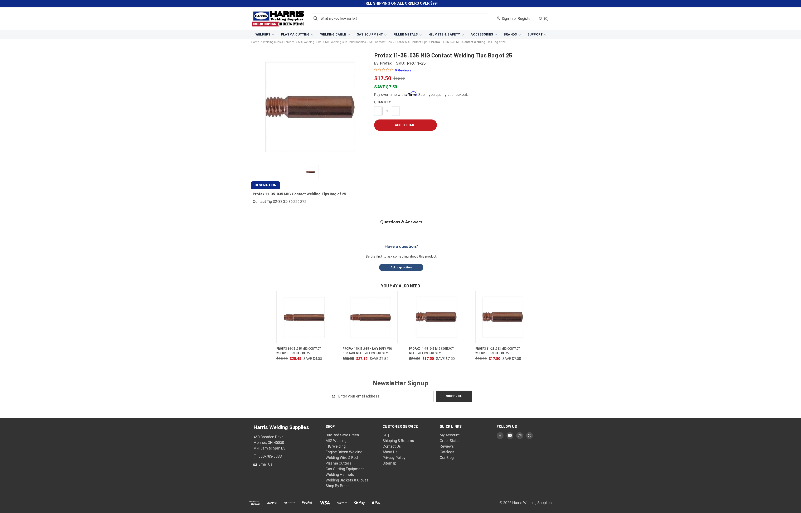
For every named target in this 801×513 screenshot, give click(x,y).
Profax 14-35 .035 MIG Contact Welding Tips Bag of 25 (298, 351)
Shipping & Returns (398, 440)
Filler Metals (405, 34)
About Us (390, 452)
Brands (510, 34)
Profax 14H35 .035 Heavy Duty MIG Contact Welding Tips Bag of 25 (367, 351)
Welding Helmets (340, 474)
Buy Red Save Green (342, 435)
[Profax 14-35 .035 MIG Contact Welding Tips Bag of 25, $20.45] (303, 317)
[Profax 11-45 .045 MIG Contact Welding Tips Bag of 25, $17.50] (436, 317)
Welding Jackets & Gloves (347, 480)
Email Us (265, 464)
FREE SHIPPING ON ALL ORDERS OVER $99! (401, 3)
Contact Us (392, 446)
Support (535, 34)
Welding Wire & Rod (342, 457)
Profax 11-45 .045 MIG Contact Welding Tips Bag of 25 (431, 351)
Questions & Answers (401, 222)
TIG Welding (336, 446)
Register (525, 18)
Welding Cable (333, 34)
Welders (262, 34)
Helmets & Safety (444, 34)
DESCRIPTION (265, 185)
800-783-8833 (270, 456)
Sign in (507, 18)
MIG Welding (336, 440)
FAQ (386, 435)
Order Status (450, 440)
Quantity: (382, 102)
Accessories (482, 34)
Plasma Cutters (338, 463)
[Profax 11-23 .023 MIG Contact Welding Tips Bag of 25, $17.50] (502, 317)
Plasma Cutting (295, 34)
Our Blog (447, 457)
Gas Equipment (370, 34)
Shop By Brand (338, 486)
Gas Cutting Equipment (345, 469)
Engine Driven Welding (344, 452)
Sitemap (389, 463)
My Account (450, 435)
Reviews (447, 446)
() (546, 18)
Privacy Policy (394, 457)
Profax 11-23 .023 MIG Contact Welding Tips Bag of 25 (497, 351)
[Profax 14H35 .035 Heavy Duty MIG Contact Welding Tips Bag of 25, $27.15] (370, 317)
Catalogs (447, 452)
